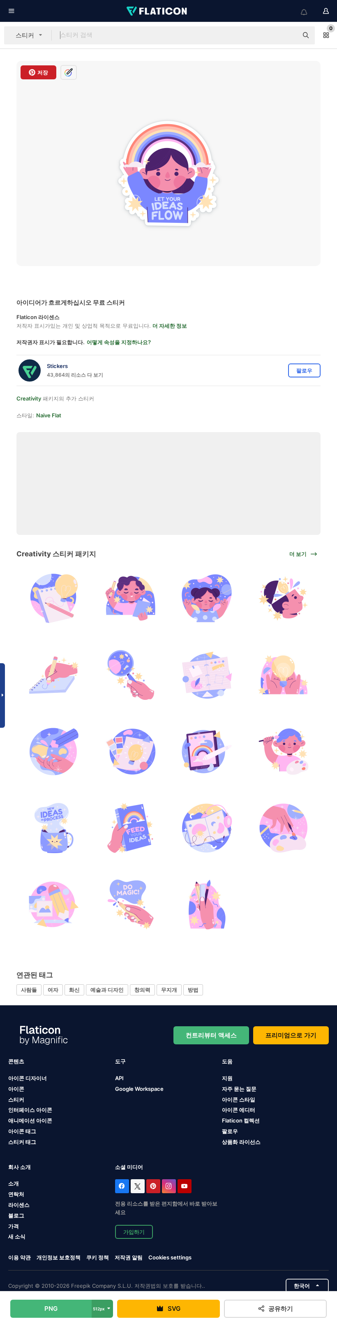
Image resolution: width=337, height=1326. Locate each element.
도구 (120, 1061)
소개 (13, 1183)
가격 (13, 1226)
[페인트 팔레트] (283, 828)
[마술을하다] (130, 905)
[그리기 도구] (207, 905)
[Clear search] (288, 35)
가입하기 (134, 1232)
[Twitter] (138, 1186)
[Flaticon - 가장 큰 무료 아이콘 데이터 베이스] (157, 11)
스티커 (16, 1099)
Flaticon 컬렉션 (241, 1120)
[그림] (53, 598)
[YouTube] (185, 1186)
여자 (53, 989)
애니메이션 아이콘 (30, 1120)
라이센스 (19, 1204)
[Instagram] (169, 1186)
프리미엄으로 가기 (290, 1035)
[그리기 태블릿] (207, 751)
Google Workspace (139, 1088)
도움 (227, 1061)
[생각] (283, 675)
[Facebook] (122, 1186)
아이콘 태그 (22, 1131)
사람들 (29, 989)
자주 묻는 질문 (239, 1088)
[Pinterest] (153, 1186)
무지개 (169, 989)
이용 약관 (19, 1257)
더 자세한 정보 (169, 325)
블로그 (16, 1215)
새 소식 (16, 1236)
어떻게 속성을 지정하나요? (119, 342)
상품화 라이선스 (241, 1142)
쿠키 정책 (97, 1257)
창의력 (142, 989)
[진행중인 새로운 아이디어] (53, 828)
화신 (74, 989)
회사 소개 (19, 1167)
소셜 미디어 (129, 1167)
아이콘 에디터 (238, 1109)
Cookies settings (170, 1257)
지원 (227, 1078)
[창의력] (283, 598)
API (119, 1078)
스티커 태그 (22, 1142)
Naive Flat (48, 415)
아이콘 (16, 1088)
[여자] (207, 598)
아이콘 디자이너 (27, 1078)
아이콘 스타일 (238, 1099)
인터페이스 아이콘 (30, 1109)
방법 (193, 989)
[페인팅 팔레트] (283, 751)
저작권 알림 (129, 1257)
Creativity (28, 398)
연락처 (16, 1194)
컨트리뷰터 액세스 (211, 1035)
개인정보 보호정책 (59, 1257)
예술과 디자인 (107, 989)
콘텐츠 (16, 1061)
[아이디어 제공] (130, 828)
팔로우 (230, 1131)
